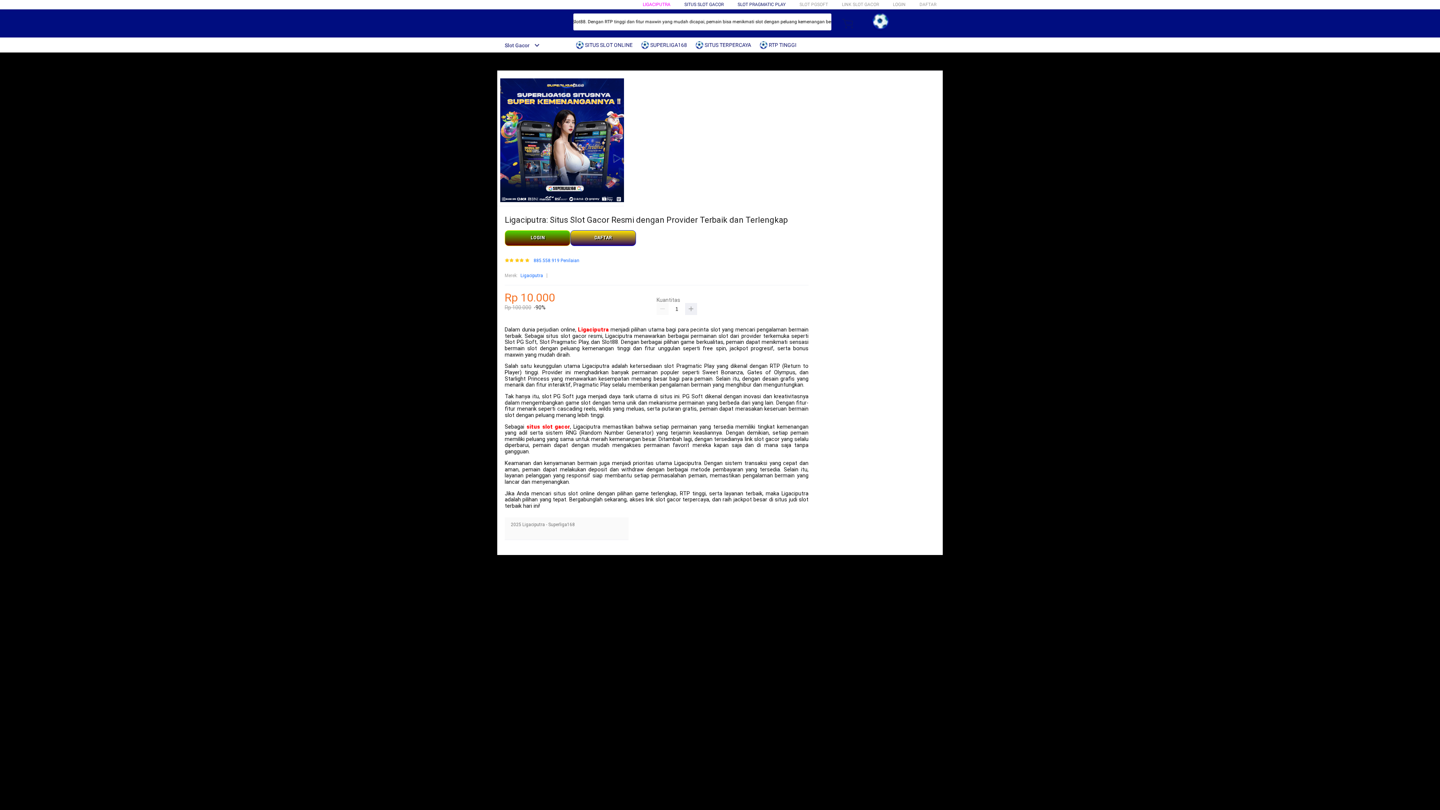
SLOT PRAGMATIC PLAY (762, 4)
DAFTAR (928, 4)
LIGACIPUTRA (656, 4)
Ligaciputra (531, 275)
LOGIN (899, 4)
